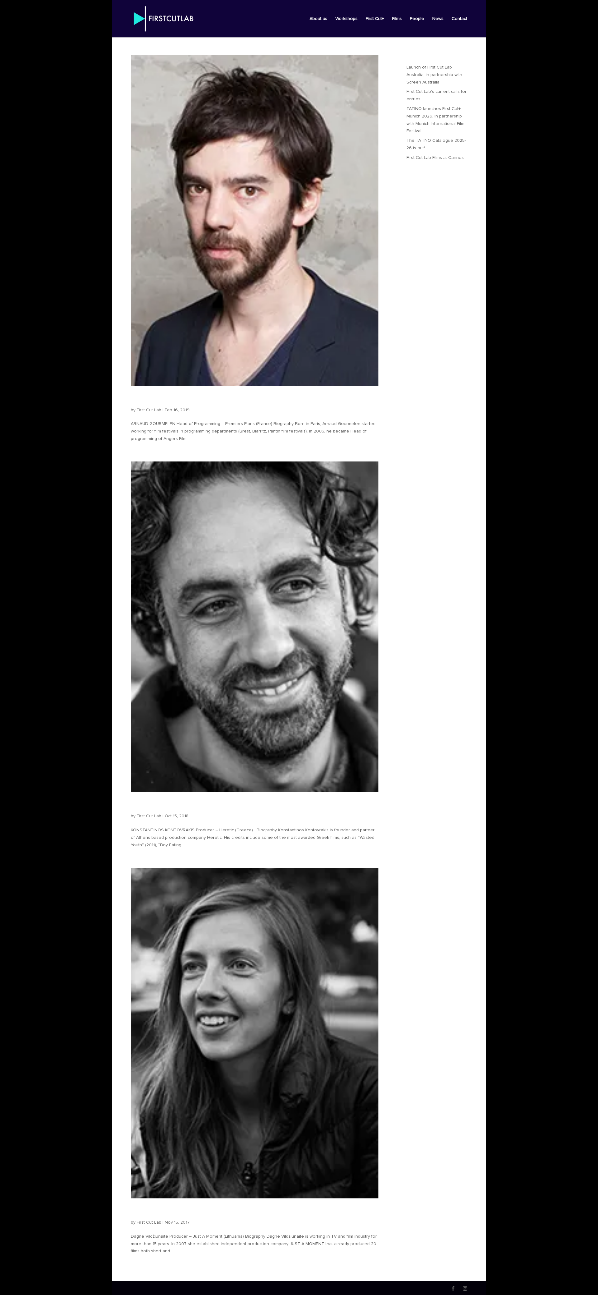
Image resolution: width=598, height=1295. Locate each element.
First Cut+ (375, 19)
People (417, 19)
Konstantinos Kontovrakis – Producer (201, 805)
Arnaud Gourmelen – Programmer (195, 399)
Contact (459, 19)
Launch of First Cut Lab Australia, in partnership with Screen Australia (434, 74)
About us (318, 19)
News (438, 19)
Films (397, 19)
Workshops (346, 19)
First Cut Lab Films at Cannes (435, 157)
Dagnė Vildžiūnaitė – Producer (189, 1212)
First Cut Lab (149, 410)
